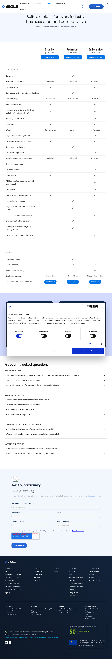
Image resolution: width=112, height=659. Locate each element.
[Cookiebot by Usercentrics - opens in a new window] (88, 306)
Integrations (73, 593)
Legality (7, 593)
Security (72, 590)
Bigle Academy (94, 580)
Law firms (37, 577)
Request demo (96, 6)
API (6, 596)
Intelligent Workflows (12, 584)
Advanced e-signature (13, 590)
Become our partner (76, 577)
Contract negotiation (12, 587)
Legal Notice (29, 637)
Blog (70, 574)
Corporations (38, 574)
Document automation (13, 574)
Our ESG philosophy (76, 584)
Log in (83, 6)
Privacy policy (9, 637)
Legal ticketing (10, 580)
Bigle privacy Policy (94, 496)
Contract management (13, 577)
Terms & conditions (40, 637)
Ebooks (91, 577)
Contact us (50, 282)
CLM (6, 571)
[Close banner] (103, 306)
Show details (94, 344)
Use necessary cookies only (55, 351)
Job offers (72, 596)
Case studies (94, 571)
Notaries (37, 580)
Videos (91, 574)
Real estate (38, 571)
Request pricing (73, 57)
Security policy (53, 637)
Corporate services (76, 587)
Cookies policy (19, 637)
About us (72, 571)
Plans (49, 3)
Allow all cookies (87, 351)
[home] (10, 6)
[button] (25, 3)
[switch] (44, 336)
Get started (50, 57)
